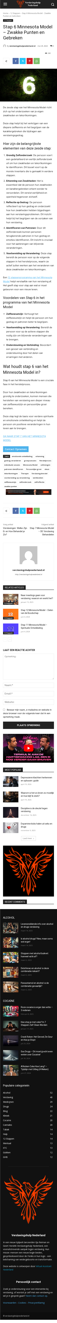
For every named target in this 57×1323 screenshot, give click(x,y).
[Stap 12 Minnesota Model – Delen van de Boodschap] (10, 614)
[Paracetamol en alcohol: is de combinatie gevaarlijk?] (10, 987)
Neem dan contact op (36, 1295)
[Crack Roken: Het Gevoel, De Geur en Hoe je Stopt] (10, 1040)
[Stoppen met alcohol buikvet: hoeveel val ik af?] (10, 957)
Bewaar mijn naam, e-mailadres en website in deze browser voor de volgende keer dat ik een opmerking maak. (27, 713)
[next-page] (10, 639)
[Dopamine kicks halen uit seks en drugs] (10, 827)
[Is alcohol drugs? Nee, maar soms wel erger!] (10, 942)
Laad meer (27, 838)
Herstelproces (45, 460)
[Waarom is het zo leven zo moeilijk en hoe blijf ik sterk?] (10, 797)
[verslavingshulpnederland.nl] (5, 46)
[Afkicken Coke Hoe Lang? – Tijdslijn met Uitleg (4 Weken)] (10, 1070)
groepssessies (30, 460)
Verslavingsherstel (39, 473)
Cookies (22, 1302)
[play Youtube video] (28, 748)
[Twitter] (23, 61)
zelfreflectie (39, 482)
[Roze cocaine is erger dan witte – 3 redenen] (10, 1011)
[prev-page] (5, 639)
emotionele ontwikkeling (22, 456)
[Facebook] (16, 61)
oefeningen (45, 465)
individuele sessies (12, 465)
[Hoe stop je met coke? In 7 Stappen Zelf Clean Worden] (10, 1026)
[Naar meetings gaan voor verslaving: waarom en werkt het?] (10, 599)
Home (5, 13)
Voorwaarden (9, 1302)
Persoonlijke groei (33, 469)
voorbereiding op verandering (17, 478)
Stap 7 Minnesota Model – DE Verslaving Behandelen (42, 531)
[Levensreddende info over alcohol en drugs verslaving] (10, 928)
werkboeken (38, 478)
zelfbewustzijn (10, 482)
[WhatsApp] (37, 61)
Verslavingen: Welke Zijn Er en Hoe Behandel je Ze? (15, 531)
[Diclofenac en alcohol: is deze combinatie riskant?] (10, 972)
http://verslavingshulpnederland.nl (28, 574)
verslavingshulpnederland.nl (22, 46)
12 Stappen (15, 13)
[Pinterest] (30, 61)
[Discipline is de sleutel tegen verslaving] (10, 812)
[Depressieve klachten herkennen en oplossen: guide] (10, 781)
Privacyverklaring (36, 1302)
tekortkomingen (11, 473)
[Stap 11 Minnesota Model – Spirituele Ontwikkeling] (10, 628)
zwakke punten (10, 486)
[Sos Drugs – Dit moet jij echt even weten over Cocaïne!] (10, 1055)
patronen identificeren (13, 469)
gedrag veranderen (12, 460)
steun (47, 469)
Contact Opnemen (16, 449)
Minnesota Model (30, 465)
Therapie (25, 473)
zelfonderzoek (25, 482)
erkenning (40, 456)
